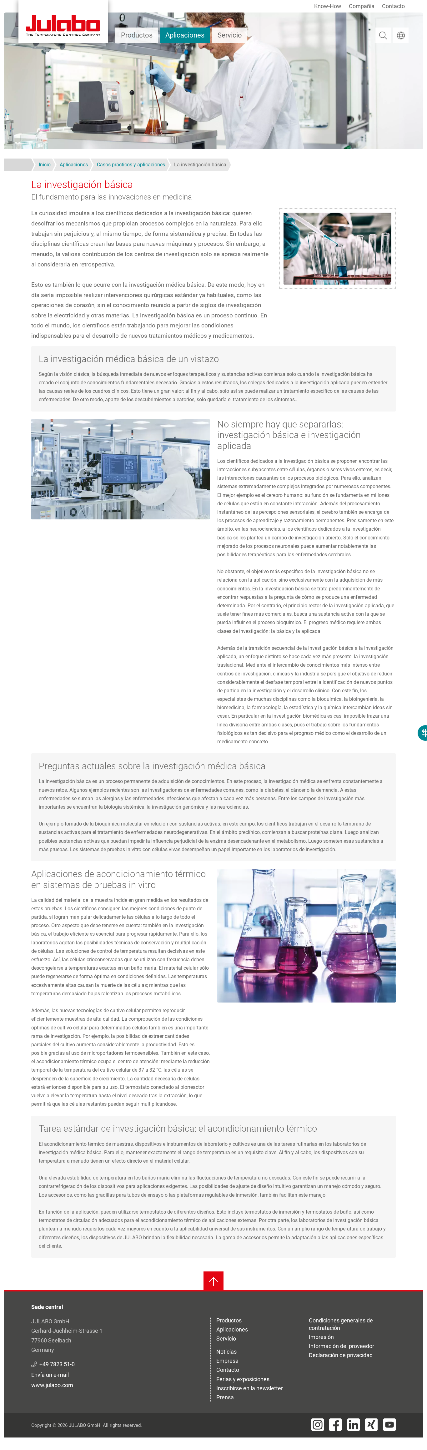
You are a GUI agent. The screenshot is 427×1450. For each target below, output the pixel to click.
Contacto (393, 6)
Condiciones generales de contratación (341, 1324)
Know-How (327, 6)
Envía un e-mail (50, 1375)
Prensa (225, 1397)
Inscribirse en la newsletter (249, 1388)
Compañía (361, 6)
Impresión (321, 1337)
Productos (137, 35)
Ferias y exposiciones (242, 1379)
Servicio (230, 35)
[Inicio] (63, 21)
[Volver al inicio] (213, 1281)
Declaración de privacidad (341, 1355)
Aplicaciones (184, 35)
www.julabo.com (52, 1385)
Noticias (226, 1351)
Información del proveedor (341, 1346)
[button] (120, 469)
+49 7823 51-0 (57, 1364)
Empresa (227, 1360)
